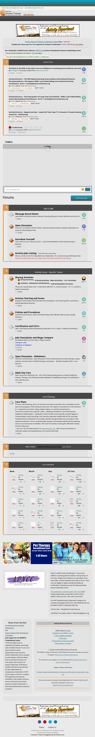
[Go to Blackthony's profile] (84, 278)
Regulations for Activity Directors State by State (21, 499)
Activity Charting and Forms (29, 298)
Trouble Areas (17, 127)
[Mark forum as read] (11, 228)
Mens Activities (56, 280)
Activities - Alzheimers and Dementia (34, 283)
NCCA (33, 53)
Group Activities (26, 280)
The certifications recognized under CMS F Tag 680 (67, 592)
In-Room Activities (42, 280)
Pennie (13, 130)
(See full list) (66, 447)
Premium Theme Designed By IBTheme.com (47, 735)
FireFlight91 (15, 70)
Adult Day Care (23, 372)
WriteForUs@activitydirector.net (63, 685)
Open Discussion (42, 70)
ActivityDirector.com (48, 428)
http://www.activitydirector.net (12, 8)
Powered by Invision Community (47, 733)
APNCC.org (39, 50)
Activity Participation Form (21, 475)
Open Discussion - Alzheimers (30, 356)
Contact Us (52, 727)
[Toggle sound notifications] (87, 142)
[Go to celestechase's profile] (84, 357)
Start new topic (81, 198)
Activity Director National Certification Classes (42, 42)
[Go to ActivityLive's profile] (84, 339)
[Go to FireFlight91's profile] (84, 69)
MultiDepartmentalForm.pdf (21, 511)
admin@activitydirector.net (34, 8)
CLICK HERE (18, 347)
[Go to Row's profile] (84, 313)
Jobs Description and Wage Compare (34, 337)
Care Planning (49, 397)
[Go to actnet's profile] (84, 80)
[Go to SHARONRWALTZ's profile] (84, 403)
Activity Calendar (60, 523)
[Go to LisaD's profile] (84, 374)
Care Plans (20, 401)
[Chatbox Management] (91, 142)
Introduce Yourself (25, 239)
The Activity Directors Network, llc (67, 655)
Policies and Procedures (27, 312)
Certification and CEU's (27, 326)
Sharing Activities (24, 277)
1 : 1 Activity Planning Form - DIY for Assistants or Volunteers (41, 523)
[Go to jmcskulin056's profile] (84, 128)
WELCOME (49, 209)
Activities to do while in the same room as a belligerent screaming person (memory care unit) (45, 68)
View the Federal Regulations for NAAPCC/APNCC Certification (27, 57)
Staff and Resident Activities (62, 284)
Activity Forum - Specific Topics (49, 272)
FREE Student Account (62, 630)
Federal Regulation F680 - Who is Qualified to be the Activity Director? (21, 523)
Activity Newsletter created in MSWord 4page (21, 487)
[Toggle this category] (88, 209)
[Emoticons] (83, 189)
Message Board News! (26, 213)
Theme (42, 727)
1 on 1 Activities (70, 280)
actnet (13, 86)
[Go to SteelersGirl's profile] (84, 240)
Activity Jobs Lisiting (25, 253)
